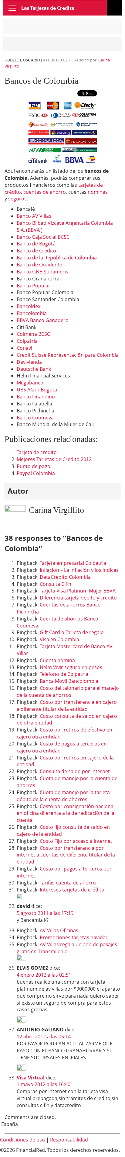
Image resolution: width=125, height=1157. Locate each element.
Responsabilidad (69, 1139)
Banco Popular (33, 285)
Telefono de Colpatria (64, 674)
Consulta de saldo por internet (75, 771)
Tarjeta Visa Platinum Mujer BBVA (78, 590)
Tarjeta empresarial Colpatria (73, 563)
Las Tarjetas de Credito (48, 8)
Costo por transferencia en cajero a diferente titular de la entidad (67, 705)
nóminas (98, 192)
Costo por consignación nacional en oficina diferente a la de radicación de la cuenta (66, 813)
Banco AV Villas (34, 216)
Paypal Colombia (36, 473)
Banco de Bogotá (36, 243)
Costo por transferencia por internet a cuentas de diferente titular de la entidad (66, 855)
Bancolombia (32, 313)
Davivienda (29, 362)
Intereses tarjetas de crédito (72, 889)
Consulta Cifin (55, 584)
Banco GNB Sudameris (42, 271)
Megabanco (30, 382)
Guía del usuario (22, 60)
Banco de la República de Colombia (57, 257)
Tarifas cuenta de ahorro (68, 882)
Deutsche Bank (34, 369)
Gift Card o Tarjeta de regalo (72, 632)
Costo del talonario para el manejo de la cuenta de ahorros (68, 691)
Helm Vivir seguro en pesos (71, 667)
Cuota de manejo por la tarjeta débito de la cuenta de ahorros (63, 796)
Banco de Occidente (39, 264)
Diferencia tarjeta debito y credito (78, 597)
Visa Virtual (31, 1077)
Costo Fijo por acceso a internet (76, 841)
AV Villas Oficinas (59, 930)
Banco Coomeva (35, 417)
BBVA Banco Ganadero (43, 320)
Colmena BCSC (33, 334)
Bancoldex (28, 306)
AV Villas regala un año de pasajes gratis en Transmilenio (67, 948)
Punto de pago (33, 466)
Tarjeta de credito (37, 452)
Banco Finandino (36, 396)
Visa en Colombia (59, 639)
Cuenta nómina (57, 660)
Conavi (24, 348)
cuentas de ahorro (44, 192)
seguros (17, 198)
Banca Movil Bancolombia (69, 681)
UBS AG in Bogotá (37, 389)
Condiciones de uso (22, 1139)
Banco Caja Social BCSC (43, 237)
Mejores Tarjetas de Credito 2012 (54, 459)
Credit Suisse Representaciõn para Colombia (68, 355)
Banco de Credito (36, 250)
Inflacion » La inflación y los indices (79, 570)
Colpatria (27, 341)
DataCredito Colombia (65, 577)
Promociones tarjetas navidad (74, 937)
